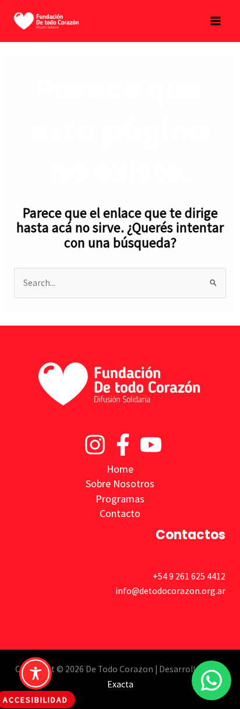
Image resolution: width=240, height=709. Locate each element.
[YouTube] (151, 445)
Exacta (120, 684)
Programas (120, 498)
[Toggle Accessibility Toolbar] (35, 673)
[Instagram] (95, 445)
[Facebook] (123, 445)
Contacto (120, 513)
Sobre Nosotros (120, 483)
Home (120, 469)
